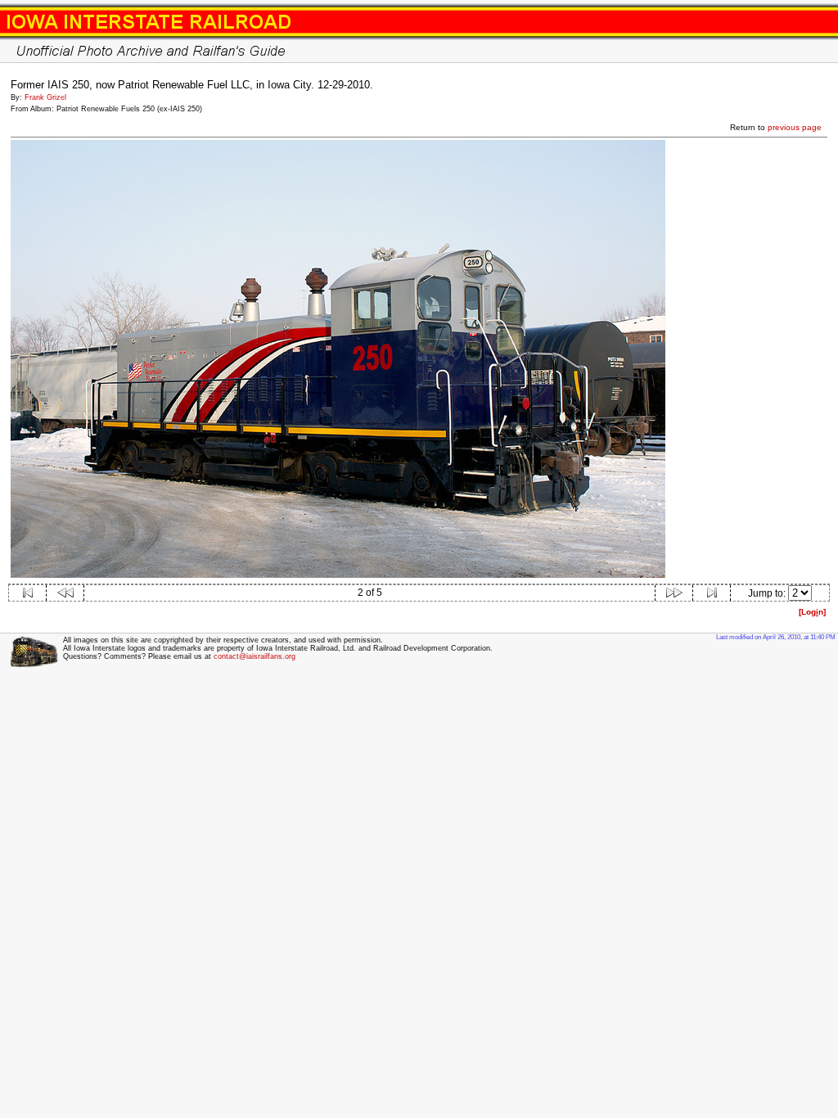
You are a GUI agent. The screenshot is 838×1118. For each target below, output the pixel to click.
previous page (795, 127)
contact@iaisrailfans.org (254, 656)
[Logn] (812, 611)
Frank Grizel (45, 97)
